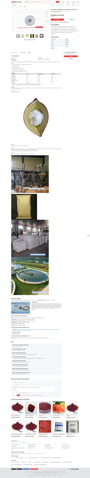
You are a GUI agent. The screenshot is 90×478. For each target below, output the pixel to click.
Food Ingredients (38, 329)
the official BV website (32, 300)
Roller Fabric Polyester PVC (15, 444)
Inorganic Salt (20, 6)
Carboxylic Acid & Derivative (19, 457)
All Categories (14, 4)
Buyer (57, 4)
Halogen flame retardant (31, 446)
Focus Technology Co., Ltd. (38, 474)
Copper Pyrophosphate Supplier (67, 462)
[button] (54, 1)
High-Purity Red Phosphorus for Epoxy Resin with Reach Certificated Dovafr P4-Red (17, 434)
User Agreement (50, 474)
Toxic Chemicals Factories (36, 462)
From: (15, 382)
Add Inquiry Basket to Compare (30, 39)
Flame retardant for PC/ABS (66, 446)
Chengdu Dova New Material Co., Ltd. (58, 11)
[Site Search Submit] (57, 2)
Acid (12, 457)
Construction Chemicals (15, 462)
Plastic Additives (15, 330)
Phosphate (24, 6)
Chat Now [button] (72, 19)
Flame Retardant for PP (21, 330)
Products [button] (26, 1)
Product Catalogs (24, 442)
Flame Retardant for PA (29, 330)
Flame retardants (13, 446)
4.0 (67, 53)
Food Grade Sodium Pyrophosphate (55, 462)
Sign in (78, 2)
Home (12, 6)
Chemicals (15, 6)
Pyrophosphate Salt (45, 462)
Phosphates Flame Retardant (45, 329)
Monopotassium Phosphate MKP (33, 457)
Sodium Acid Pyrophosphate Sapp (17, 464)
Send (18, 395)
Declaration (54, 474)
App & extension (67, 4)
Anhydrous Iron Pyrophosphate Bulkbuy (40, 464)
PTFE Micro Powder (32, 329)
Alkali (26, 457)
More (12, 466)
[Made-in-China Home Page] (16, 2)
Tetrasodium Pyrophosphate (28, 464)
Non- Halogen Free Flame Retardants (23, 329)
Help (62, 4)
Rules (78, 4)
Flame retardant (47, 446)
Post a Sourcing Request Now (37, 395)
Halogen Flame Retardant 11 (32, 444)
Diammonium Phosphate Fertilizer (45, 457)
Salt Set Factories (23, 462)
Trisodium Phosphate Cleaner (56, 457)
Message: (15, 387)
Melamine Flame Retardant (55, 329)
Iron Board (29, 462)
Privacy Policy (59, 474)
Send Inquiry (57, 19)
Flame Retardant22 (48, 444)
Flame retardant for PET (65, 444)
